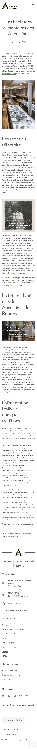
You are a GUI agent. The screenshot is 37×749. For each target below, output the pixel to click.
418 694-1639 (13, 593)
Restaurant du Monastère (13, 280)
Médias (5, 656)
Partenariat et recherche (11, 647)
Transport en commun (11, 675)
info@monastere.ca (15, 603)
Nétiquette (17, 729)
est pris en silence (9, 283)
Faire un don (10, 638)
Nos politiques (6, 729)
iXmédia (13, 735)
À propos (5, 625)
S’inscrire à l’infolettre (13, 720)
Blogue (5, 651)
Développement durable (11, 634)
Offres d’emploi (8, 643)
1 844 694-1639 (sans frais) (18, 596)
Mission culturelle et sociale (13, 629)
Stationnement (8, 679)
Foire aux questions (10, 670)
